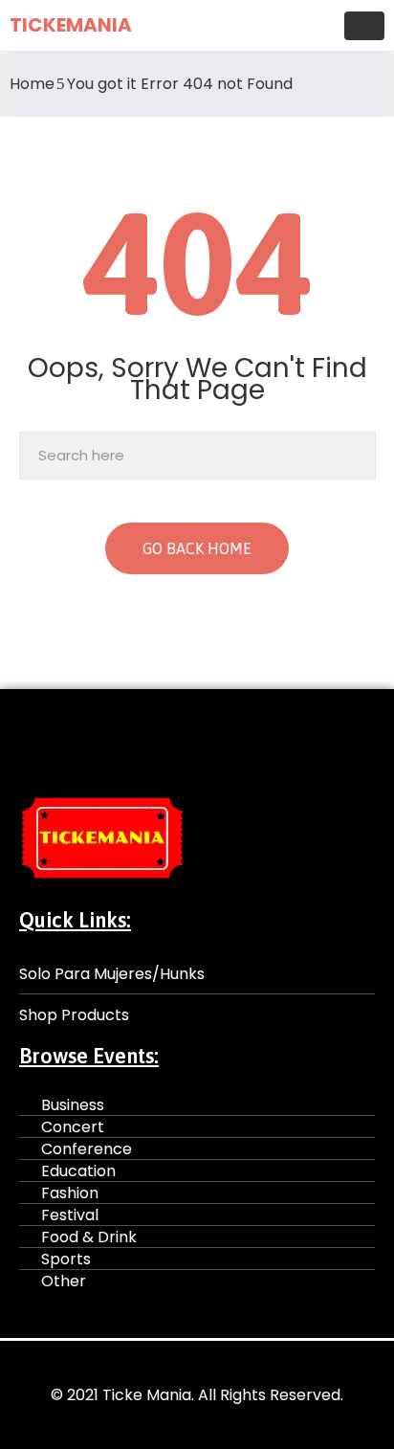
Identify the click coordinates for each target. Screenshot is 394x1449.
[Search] (356, 455)
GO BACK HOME (197, 548)
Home (32, 84)
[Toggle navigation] (364, 25)
